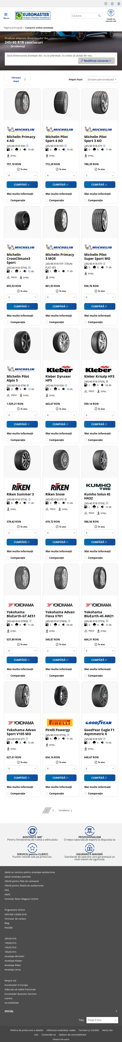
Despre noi (10, 980)
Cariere (8, 998)
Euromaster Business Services (21, 993)
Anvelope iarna (13, 969)
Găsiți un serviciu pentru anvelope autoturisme (30, 872)
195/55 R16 (10, 947)
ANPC (7, 894)
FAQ (7, 889)
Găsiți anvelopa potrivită (17, 876)
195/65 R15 (10, 942)
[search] (100, 16)
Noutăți (9, 927)
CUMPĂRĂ (20, 184)
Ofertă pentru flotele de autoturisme (24, 885)
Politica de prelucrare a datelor (26, 1030)
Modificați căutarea (96, 60)
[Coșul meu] (119, 3)
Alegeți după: (76, 79)
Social (9, 1011)
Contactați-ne (48, 1034)
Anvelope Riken (13, 965)
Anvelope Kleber (13, 960)
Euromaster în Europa (16, 984)
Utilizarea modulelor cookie (61, 1030)
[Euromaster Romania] (31, 15)
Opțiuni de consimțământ (72, 1034)
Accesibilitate (12, 1002)
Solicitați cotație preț (16, 914)
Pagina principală (13, 27)
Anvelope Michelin (14, 956)
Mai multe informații (20, 194)
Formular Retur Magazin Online (21, 898)
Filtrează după (16, 79)
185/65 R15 (10, 951)
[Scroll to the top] (113, 1035)
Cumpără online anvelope (39, 27)
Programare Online (15, 909)
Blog (7, 923)
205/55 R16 (10, 938)
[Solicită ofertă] (106, 3)
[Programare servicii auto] (112, 3)
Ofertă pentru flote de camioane (22, 881)
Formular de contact (15, 918)
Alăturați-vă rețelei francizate (20, 989)
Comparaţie (17, 200)
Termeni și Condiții (89, 1030)
